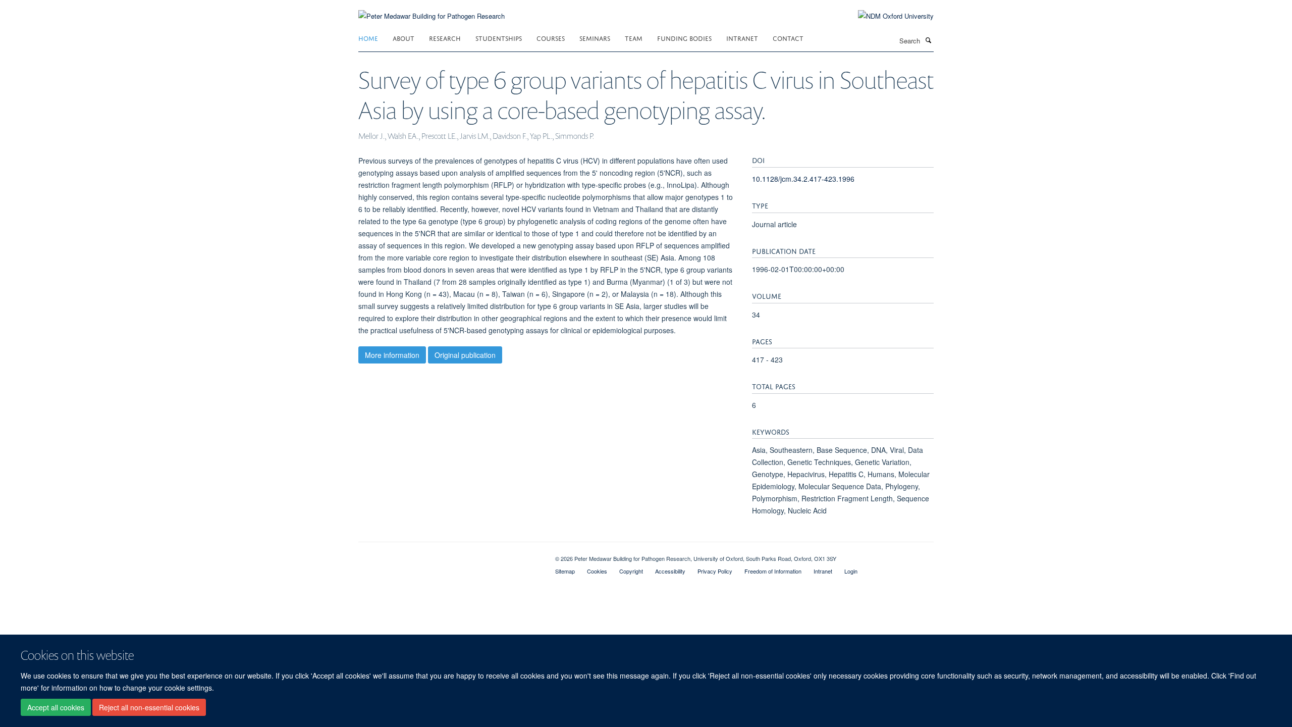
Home (368, 37)
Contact (788, 37)
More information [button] (392, 355)
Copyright (631, 571)
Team (633, 37)
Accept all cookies (55, 707)
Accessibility (670, 571)
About (403, 37)
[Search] (928, 39)
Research (445, 37)
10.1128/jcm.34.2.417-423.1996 (803, 179)
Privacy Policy (714, 571)
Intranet (742, 37)
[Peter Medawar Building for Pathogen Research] (431, 10)
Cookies (597, 571)
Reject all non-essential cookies (149, 707)
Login (850, 571)
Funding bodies (684, 37)
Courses (550, 37)
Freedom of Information (772, 571)
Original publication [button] (465, 355)
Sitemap (565, 571)
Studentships (498, 37)
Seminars (594, 37)
